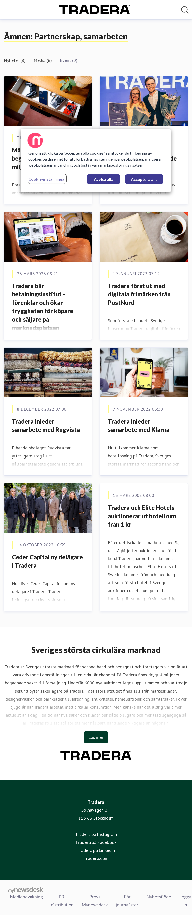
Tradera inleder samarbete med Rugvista (46, 425)
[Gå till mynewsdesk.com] (26, 889)
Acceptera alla (144, 179)
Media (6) (43, 60)
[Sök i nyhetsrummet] (185, 10)
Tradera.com (96, 858)
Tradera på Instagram (96, 834)
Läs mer (96, 737)
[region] (96, 160)
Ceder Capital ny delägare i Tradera (47, 561)
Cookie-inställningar (47, 179)
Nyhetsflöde (158, 896)
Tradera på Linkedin (96, 850)
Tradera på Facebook (96, 842)
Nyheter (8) (15, 60)
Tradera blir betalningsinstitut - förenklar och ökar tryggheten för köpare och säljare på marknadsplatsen (42, 306)
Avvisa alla (104, 179)
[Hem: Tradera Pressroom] (94, 9)
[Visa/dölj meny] (8, 10)
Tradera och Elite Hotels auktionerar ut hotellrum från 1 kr (142, 516)
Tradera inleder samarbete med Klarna (139, 425)
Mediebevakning (26, 896)
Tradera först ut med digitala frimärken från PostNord (139, 294)
